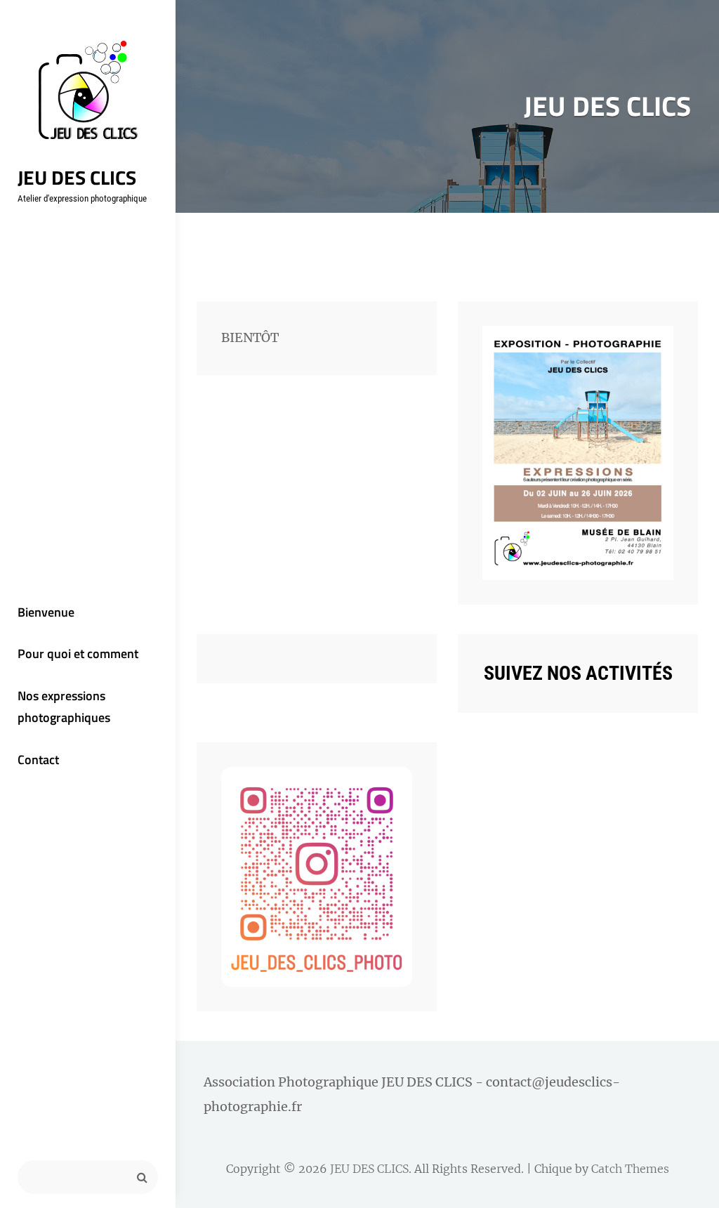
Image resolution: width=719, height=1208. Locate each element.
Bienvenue (46, 612)
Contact (38, 759)
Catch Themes (630, 1169)
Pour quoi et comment (78, 653)
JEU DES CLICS (77, 177)
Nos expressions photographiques (64, 707)
